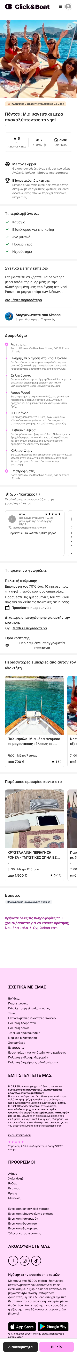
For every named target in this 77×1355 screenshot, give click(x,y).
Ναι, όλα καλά (16, 928)
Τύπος (12, 1013)
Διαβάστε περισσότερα (23, 300)
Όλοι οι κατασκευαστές (24, 1233)
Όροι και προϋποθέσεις (24, 1033)
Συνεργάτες (16, 1042)
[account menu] (68, 6)
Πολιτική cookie (19, 1028)
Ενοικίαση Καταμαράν (23, 1218)
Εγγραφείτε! (16, 1047)
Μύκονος (14, 1198)
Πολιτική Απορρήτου (22, 1023)
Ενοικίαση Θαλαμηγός (23, 1228)
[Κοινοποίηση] (70, 26)
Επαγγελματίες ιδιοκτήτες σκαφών (32, 1018)
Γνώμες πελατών (19, 1135)
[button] (38, 96)
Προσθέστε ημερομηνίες (31, 608)
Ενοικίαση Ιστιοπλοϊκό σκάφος (28, 1208)
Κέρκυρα (14, 1188)
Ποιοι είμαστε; (18, 1003)
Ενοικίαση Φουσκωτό (22, 1223)
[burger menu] (61, 6)
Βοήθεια (14, 998)
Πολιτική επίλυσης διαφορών (28, 1057)
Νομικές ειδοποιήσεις (23, 1037)
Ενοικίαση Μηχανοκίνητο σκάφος (30, 1213)
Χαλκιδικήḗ (15, 1178)
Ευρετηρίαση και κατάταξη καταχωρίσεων (37, 1052)
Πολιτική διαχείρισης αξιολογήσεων (33, 1062)
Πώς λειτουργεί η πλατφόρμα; (29, 1008)
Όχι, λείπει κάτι (45, 928)
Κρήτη (12, 1193)
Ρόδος (12, 1183)
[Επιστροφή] (6, 26)
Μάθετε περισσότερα (30, 628)
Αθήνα (12, 1173)
